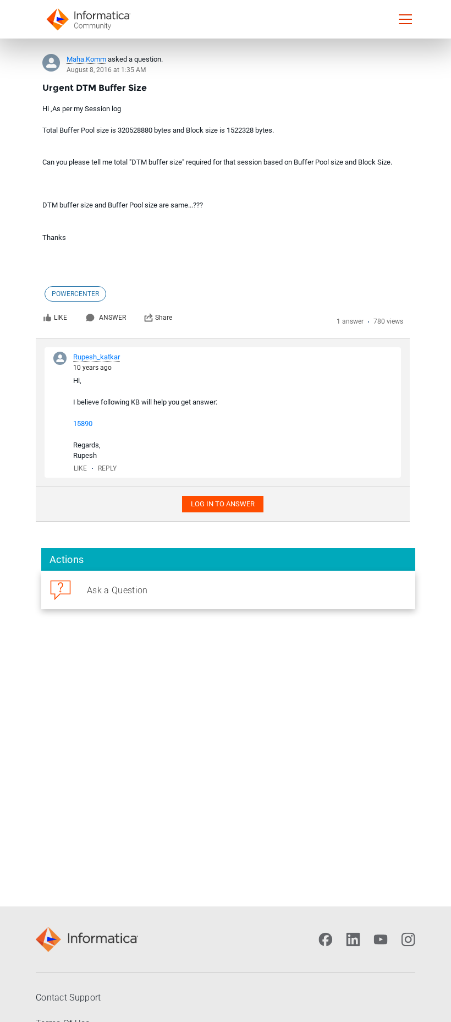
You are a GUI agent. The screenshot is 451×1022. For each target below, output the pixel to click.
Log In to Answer (223, 504)
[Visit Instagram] (408, 939)
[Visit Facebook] (325, 939)
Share (163, 317)
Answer (112, 317)
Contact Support (68, 997)
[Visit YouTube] (380, 939)
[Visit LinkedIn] (353, 939)
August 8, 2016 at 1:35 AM (106, 70)
